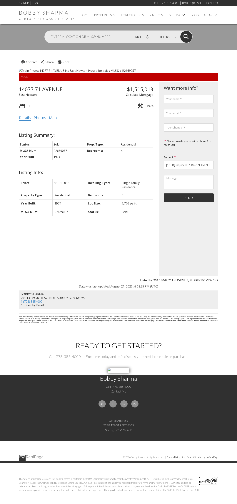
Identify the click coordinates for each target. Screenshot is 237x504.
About (209, 15)
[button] (102, 403)
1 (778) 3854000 (31, 302)
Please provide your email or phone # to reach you (187, 142)
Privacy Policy (173, 457)
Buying (154, 15)
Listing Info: (31, 172)
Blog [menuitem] (195, 15)
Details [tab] (25, 117)
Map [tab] (53, 117)
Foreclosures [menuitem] (132, 15)
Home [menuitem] (84, 15)
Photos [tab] (40, 117)
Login (36, 3)
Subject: (169, 157)
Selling (175, 15)
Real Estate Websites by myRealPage (200, 457)
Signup (24, 3)
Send (189, 198)
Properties (103, 15)
